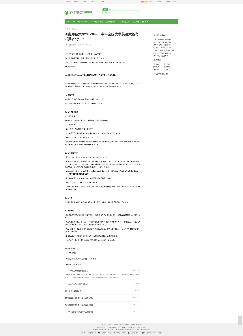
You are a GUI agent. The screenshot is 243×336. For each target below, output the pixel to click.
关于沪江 (104, 324)
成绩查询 (156, 69)
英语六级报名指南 (97, 22)
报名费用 (156, 67)
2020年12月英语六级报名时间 (162, 47)
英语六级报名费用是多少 (73, 291)
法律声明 (121, 324)
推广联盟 (138, 324)
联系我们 (127, 324)
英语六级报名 (76, 29)
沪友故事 (133, 324)
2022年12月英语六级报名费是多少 (76, 271)
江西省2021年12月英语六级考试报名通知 (79, 298)
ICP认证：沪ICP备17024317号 (118, 329)
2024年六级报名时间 (80, 22)
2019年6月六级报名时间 (160, 56)
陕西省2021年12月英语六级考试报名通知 (79, 305)
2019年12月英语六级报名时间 (162, 53)
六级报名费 (125, 22)
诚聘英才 (116, 324)
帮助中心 (94, 2)
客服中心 (110, 324)
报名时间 (156, 64)
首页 (67, 22)
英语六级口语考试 (112, 22)
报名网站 (136, 22)
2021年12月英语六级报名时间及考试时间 (79, 312)
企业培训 (102, 2)
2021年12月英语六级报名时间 (162, 42)
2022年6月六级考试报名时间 (162, 39)
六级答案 (167, 69)
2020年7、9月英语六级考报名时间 (163, 50)
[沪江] (76, 12)
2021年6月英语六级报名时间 (162, 45)
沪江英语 (67, 29)
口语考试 (167, 67)
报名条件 (145, 22)
